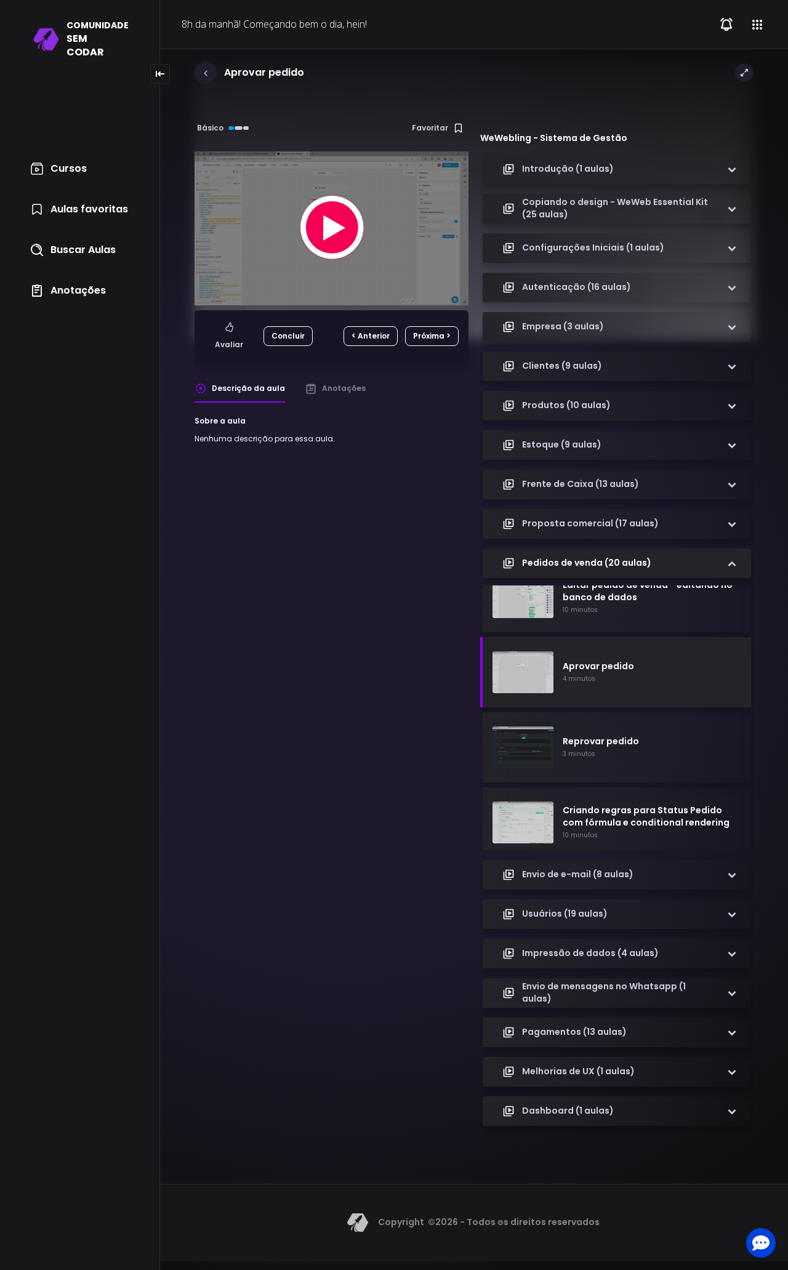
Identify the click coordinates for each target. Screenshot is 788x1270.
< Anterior (371, 336)
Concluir (288, 336)
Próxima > (432, 336)
